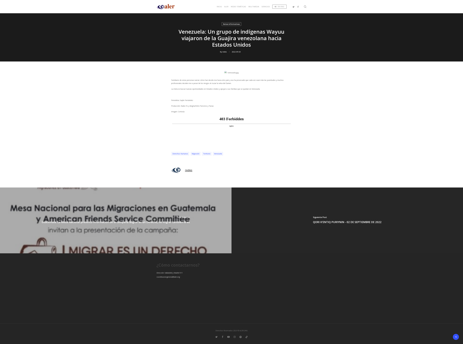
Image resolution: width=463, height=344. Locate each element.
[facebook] (298, 6)
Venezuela (218, 154)
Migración (195, 154)
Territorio (206, 154)
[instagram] (234, 337)
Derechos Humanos (180, 154)
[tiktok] (246, 337)
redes (224, 52)
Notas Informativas (231, 24)
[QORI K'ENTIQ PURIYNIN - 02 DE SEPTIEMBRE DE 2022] (347, 220)
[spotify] (240, 337)
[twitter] (293, 6)
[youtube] (228, 337)
